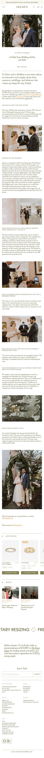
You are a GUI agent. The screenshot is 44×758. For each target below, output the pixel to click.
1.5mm (4, 567)
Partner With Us (7, 713)
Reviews (4, 706)
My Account (6, 730)
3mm (34, 565)
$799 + (17, 563)
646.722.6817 (6, 688)
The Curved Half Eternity (34, 94)
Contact (5, 728)
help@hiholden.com (7, 518)
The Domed (20, 96)
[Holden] (22, 7)
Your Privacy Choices (30, 702)
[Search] (34, 7)
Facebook (26, 688)
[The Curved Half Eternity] (10, 550)
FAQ (3, 721)
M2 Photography (17, 525)
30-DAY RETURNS (18, 2)
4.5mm (23, 568)
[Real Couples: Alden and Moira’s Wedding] (10, 592)
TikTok (25, 692)
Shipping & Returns (8, 725)
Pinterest (26, 690)
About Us (5, 700)
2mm (29, 565)
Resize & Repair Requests (10, 726)
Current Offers (7, 734)
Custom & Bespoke (8, 704)
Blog (4, 711)
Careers (5, 709)
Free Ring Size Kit (8, 732)
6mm (29, 568)
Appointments (7, 702)
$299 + (36, 563)
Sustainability (7, 707)
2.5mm (10, 567)
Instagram (27, 686)
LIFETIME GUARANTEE (30, 2)
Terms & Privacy (28, 700)
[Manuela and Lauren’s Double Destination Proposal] (29, 592)
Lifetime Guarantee (9, 723)
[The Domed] (29, 550)
